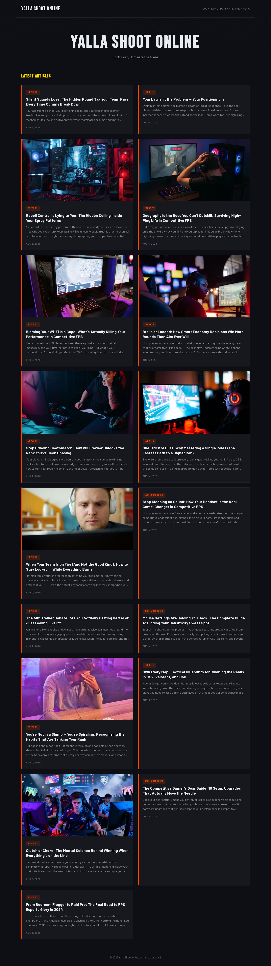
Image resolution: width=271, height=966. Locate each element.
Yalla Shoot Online (40, 8)
